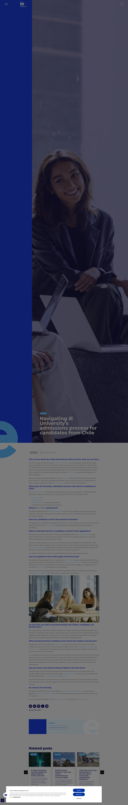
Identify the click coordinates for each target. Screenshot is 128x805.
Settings (78, 798)
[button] (5, 794)
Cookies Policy (16, 797)
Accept (79, 790)
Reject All (79, 794)
